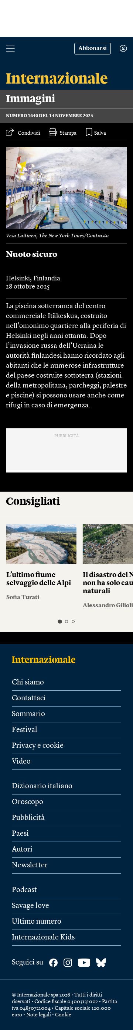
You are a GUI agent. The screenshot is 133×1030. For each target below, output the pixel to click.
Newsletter (30, 865)
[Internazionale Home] (46, 659)
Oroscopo (27, 802)
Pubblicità (28, 818)
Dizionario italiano (42, 786)
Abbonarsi (92, 49)
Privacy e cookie (38, 746)
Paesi (20, 834)
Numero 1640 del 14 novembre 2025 (49, 116)
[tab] (60, 622)
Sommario (28, 714)
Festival (24, 730)
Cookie (63, 1014)
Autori (22, 849)
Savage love (30, 906)
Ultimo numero (36, 921)
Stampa (68, 133)
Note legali (38, 1014)
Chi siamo (28, 682)
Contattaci (29, 698)
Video (21, 761)
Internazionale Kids (43, 937)
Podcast (24, 890)
